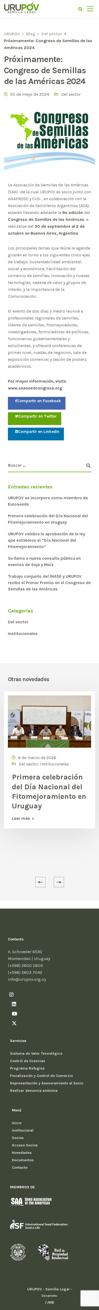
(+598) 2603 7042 (25, 972)
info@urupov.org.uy (27, 979)
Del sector (71, 94)
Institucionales (22, 633)
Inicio (16, 1123)
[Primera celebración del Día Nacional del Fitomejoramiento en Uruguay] (49, 721)
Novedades (22, 1152)
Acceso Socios (25, 1145)
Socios (18, 1138)
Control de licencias (27, 1061)
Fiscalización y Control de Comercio (41, 1076)
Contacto (19, 1167)
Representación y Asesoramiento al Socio (46, 1083)
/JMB (49, 1302)
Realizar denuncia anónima (34, 1090)
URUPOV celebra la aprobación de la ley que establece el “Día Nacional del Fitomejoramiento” (46, 540)
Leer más (21, 818)
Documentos (23, 1160)
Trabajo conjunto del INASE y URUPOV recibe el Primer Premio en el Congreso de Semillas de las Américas (49, 583)
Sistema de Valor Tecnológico (36, 1053)
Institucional (23, 1130)
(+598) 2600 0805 (25, 965)
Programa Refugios (27, 1068)
